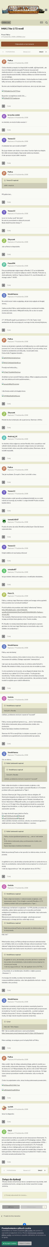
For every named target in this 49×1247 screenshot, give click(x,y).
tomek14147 (13, 519)
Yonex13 (11, 139)
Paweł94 (11, 263)
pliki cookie (28, 1230)
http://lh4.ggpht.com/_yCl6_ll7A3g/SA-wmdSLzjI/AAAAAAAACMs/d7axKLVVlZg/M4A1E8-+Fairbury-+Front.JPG (22, 612)
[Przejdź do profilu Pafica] (4, 61)
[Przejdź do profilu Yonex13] (4, 140)
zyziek (10, 1107)
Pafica (8, 35)
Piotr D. (11, 593)
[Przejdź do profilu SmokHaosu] (4, 295)
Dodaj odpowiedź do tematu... (16, 1195)
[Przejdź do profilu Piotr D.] (4, 594)
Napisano (18, 63)
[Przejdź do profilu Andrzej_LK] (4, 437)
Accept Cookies (10, 1243)
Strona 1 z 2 (27, 52)
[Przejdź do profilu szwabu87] (4, 571)
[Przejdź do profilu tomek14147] (4, 521)
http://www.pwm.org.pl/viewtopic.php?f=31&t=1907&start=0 (22, 1033)
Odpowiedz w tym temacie (24, 44)
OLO (10, 1130)
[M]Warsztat (21, 37)
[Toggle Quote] (5, 180)
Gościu (10, 697)
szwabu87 (12, 569)
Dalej (41, 52)
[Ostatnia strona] (46, 52)
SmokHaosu (13, 294)
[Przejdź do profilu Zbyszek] (4, 240)
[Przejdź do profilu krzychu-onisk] (4, 116)
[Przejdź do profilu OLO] (4, 1132)
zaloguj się (19, 1184)
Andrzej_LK (12, 436)
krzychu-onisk (14, 115)
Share (12, 1207)
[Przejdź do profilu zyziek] (4, 1108)
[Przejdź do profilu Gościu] (4, 698)
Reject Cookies (24, 1243)
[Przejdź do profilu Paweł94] (4, 264)
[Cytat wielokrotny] (3, 106)
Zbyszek (11, 239)
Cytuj (9, 106)
